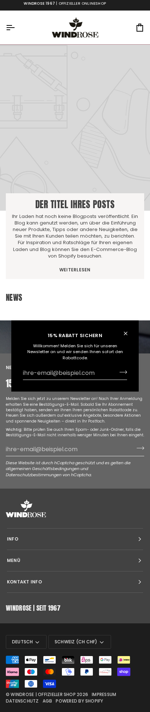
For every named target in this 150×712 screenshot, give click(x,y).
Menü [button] (13, 560)
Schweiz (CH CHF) (76, 642)
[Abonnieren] (121, 372)
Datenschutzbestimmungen (34, 475)
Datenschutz (22, 701)
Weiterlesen (75, 270)
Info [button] (12, 539)
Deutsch (22, 642)
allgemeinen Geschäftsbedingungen (42, 469)
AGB (47, 701)
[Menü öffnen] (17, 27)
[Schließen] (129, 333)
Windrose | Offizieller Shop (43, 694)
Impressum (104, 694)
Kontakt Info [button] (24, 582)
